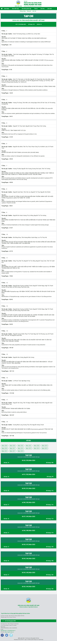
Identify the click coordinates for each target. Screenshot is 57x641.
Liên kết (49, 8)
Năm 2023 (12, 445)
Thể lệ (35, 8)
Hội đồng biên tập (26, 8)
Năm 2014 (36, 448)
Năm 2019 (44, 445)
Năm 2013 (44, 448)
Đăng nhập (23, 11)
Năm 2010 (20, 451)
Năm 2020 (36, 445)
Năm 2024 (4, 445)
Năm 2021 (28, 445)
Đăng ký (29, 11)
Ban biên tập (15, 8)
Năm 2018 (4, 448)
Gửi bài (28, 440)
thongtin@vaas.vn (11, 630)
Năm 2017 (12, 448)
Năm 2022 (20, 445)
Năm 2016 (20, 448)
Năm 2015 (28, 448)
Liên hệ (42, 8)
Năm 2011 (12, 451)
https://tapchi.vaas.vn (9, 632)
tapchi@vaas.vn (4, 630)
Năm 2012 (4, 451)
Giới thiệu (6, 8)
